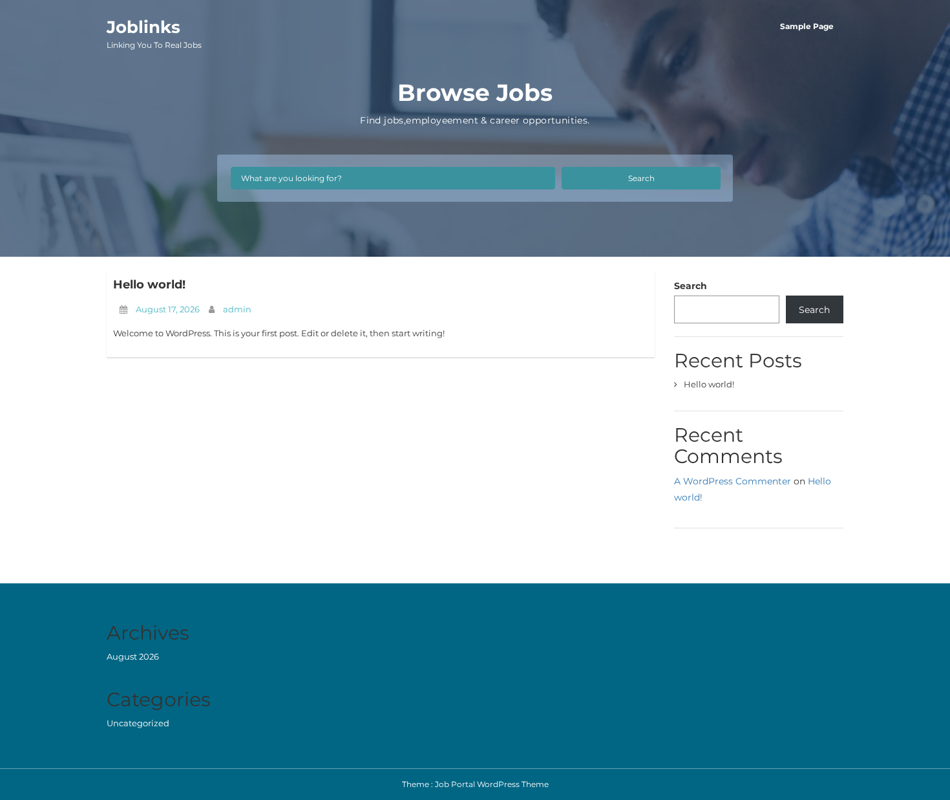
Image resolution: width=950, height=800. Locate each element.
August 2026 (133, 656)
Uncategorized (138, 723)
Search (641, 178)
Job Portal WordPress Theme (492, 784)
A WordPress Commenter (732, 481)
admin (237, 309)
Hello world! (149, 284)
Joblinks (154, 33)
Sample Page (807, 26)
